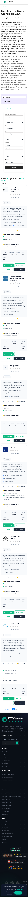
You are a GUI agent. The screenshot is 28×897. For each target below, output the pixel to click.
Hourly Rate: (8, 148)
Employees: (7, 153)
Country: (7, 119)
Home (2, 6)
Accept (18, 892)
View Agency (8, 265)
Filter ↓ (9, 108)
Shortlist (9, 269)
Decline (10, 892)
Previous (7, 709)
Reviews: (7, 159)
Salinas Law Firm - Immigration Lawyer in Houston (17, 278)
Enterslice (13, 448)
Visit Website (20, 265)
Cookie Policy (20, 889)
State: (6, 125)
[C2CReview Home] (13, 720)
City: (6, 131)
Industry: (7, 142)
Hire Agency (20, 269)
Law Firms (7, 6)
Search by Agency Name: (10, 114)
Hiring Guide (6, 101)
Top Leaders (7, 97)
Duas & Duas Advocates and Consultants (15, 189)
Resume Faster (15, 624)
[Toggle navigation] (2, 2)
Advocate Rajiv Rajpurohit (15, 537)
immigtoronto (14, 366)
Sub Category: (8, 136)
